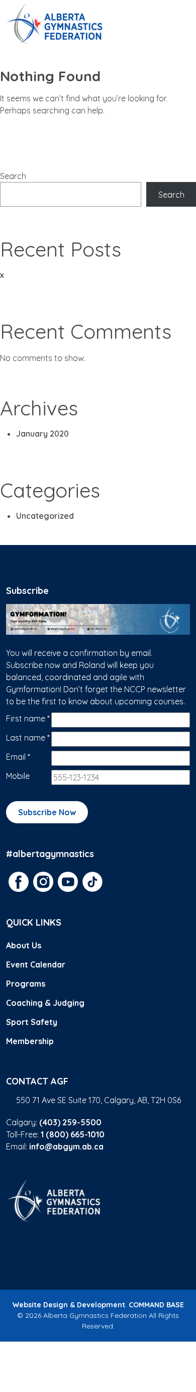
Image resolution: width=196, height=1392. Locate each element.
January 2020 (42, 434)
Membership (30, 1041)
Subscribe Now (47, 812)
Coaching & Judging (45, 1003)
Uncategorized (45, 516)
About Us (23, 945)
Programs (25, 984)
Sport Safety (31, 1022)
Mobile (18, 776)
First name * (28, 718)
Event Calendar (35, 964)
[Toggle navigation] (178, 23)
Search (13, 176)
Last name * (28, 738)
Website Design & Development (69, 1304)
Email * (18, 757)
